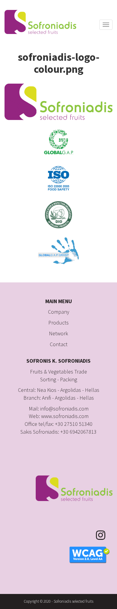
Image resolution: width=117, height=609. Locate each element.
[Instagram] (104, 535)
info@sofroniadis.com (64, 408)
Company (58, 311)
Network (58, 333)
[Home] (40, 22)
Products (58, 322)
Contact (59, 344)
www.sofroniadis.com (64, 416)
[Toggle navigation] (105, 25)
